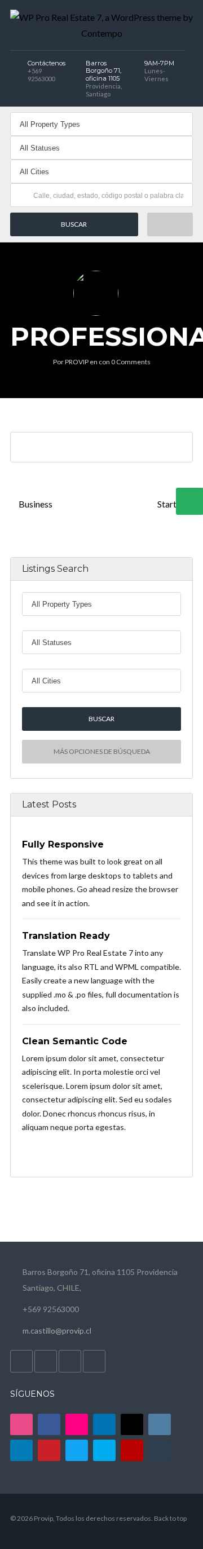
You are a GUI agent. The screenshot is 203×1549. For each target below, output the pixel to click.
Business (34, 503)
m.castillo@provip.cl (57, 1330)
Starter (171, 503)
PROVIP (77, 362)
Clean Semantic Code (74, 1040)
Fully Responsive (63, 844)
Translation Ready (66, 935)
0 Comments (131, 362)
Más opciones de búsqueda (102, 751)
